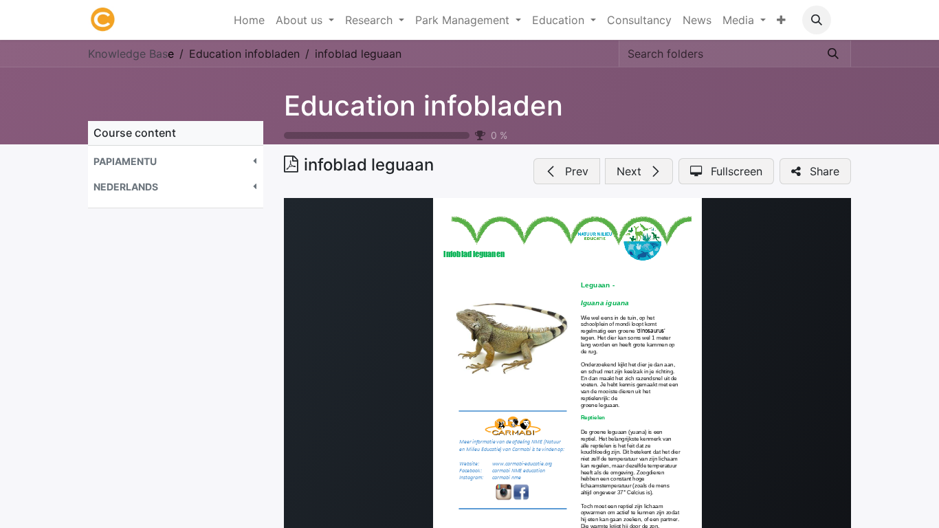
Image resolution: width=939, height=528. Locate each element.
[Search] (833, 54)
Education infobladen (423, 105)
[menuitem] (249, 20)
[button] (816, 20)
